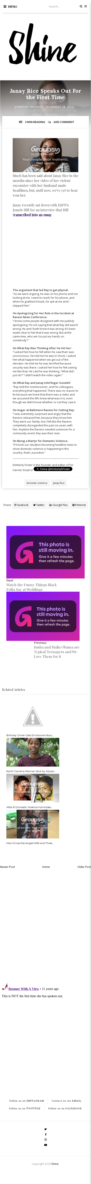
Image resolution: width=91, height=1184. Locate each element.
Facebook (22, 505)
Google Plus (60, 505)
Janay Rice (59, 482)
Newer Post (7, 867)
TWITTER (24, 1108)
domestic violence (29, 107)
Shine (55, 1164)
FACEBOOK (65, 1108)
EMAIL (66, 1101)
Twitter (40, 505)
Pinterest (80, 505)
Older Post (84, 867)
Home (46, 867)
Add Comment (64, 122)
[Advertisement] (45, 256)
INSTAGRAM (26, 1101)
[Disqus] (45, 924)
